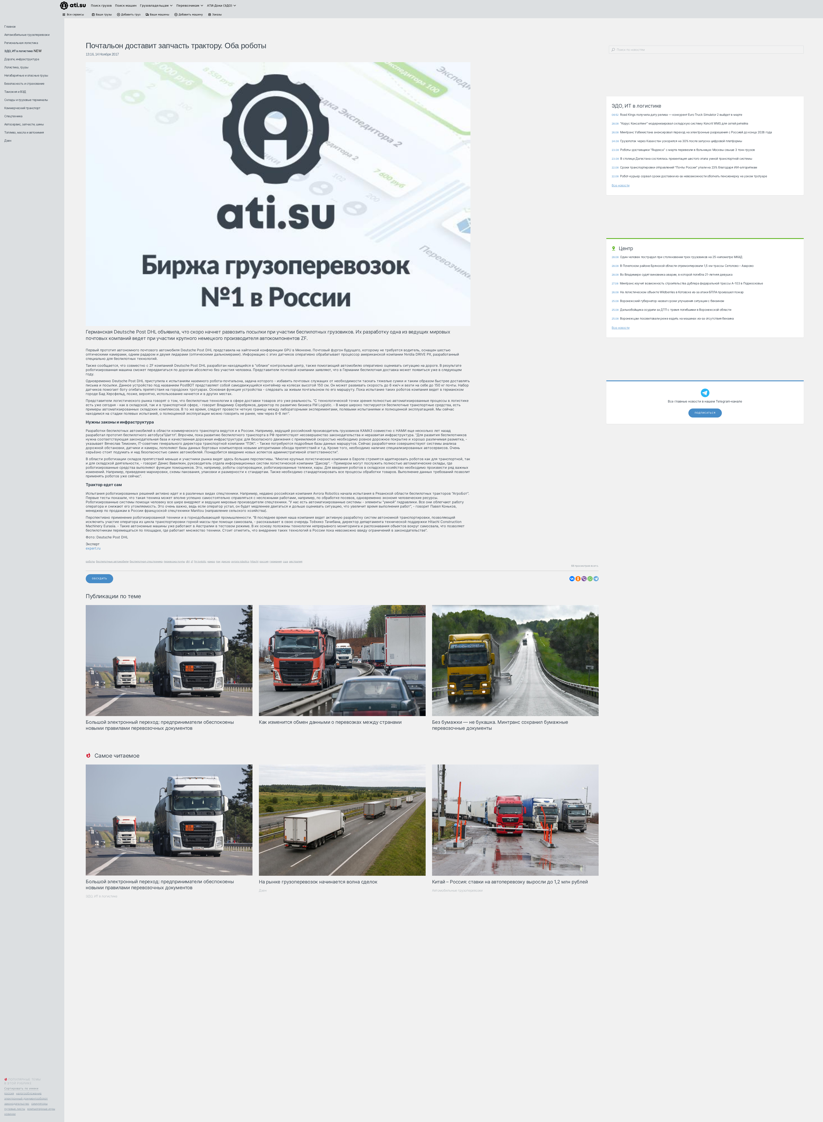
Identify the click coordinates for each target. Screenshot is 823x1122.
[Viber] (584, 578)
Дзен (7, 140)
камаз (211, 561)
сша (285, 561)
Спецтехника (13, 116)
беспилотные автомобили (112, 561)
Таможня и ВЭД (15, 91)
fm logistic (200, 561)
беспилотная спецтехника (146, 561)
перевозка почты (174, 561)
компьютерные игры (41, 1108)
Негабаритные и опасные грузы (26, 75)
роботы (90, 561)
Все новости (620, 185)
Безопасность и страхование (24, 83)
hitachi (254, 561)
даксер (225, 561)
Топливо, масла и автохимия (24, 132)
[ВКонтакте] (572, 578)
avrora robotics (240, 561)
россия (9, 1093)
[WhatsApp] (590, 578)
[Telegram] (596, 578)
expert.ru (93, 548)
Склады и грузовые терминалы (26, 100)
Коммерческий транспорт (22, 108)
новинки (10, 1114)
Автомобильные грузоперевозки (26, 34)
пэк (218, 561)
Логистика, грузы (16, 67)
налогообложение (29, 1093)
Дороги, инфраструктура (21, 59)
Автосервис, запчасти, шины (24, 124)
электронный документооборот (26, 1098)
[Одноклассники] (578, 578)
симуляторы (39, 1103)
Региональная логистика (21, 43)
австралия (295, 561)
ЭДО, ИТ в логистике (18, 51)
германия (276, 561)
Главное (10, 26)
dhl (188, 561)
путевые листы (14, 1108)
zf (192, 561)
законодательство (16, 1103)
